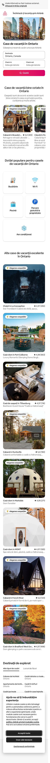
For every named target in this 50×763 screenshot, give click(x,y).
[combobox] (24, 56)
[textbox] (13, 65)
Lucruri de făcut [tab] (30, 668)
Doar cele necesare (24, 740)
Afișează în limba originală (16, 6)
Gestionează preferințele (24, 746)
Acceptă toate (24, 733)
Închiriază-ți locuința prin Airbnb (28, 13)
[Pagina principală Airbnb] (5, 13)
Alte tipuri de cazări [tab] (11, 668)
